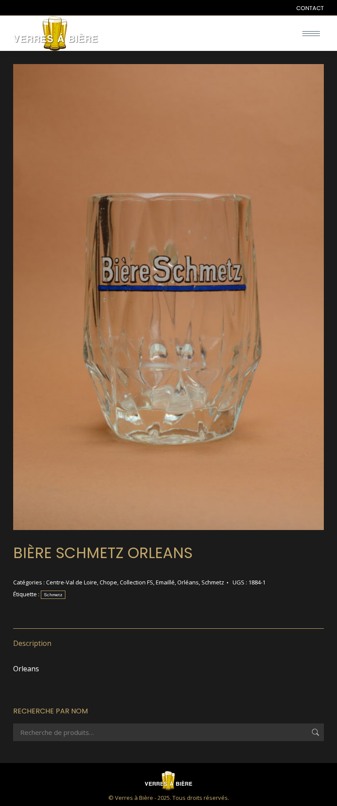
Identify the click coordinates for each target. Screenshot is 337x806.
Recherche (314, 732)
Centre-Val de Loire (71, 582)
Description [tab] (32, 643)
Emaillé (165, 582)
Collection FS (136, 582)
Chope (108, 582)
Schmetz (212, 582)
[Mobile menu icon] (311, 33)
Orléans (188, 582)
